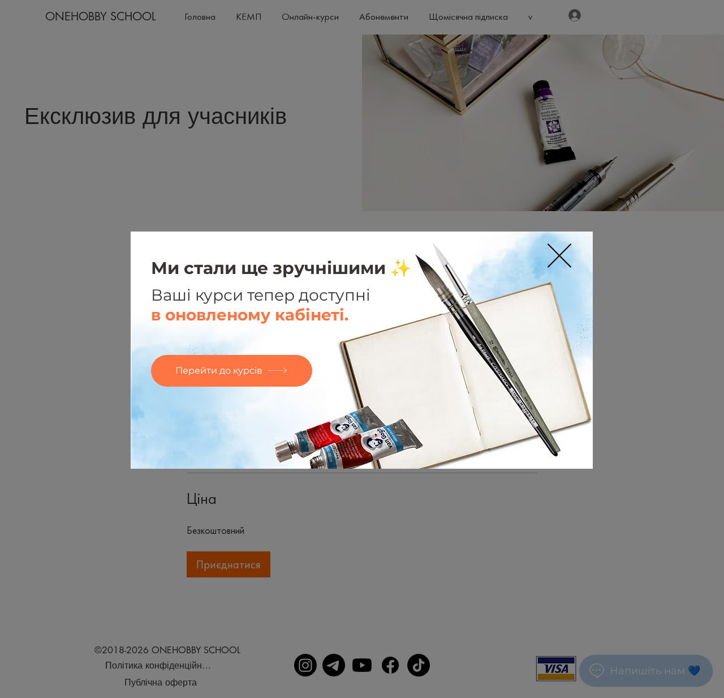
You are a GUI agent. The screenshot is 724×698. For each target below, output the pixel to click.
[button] (559, 255)
